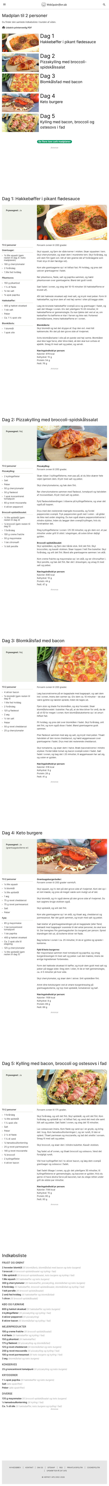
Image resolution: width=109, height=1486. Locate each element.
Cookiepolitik (93, 1467)
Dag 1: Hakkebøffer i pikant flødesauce (41, 198)
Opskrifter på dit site (57, 1471)
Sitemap (51, 1467)
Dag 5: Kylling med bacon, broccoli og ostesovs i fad (54, 1063)
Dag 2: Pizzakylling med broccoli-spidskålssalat (50, 419)
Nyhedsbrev (15, 1467)
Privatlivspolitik (75, 1467)
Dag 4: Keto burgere (22, 832)
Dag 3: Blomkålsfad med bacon (33, 640)
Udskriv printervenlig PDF (19, 27)
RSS (61, 1467)
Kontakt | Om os (34, 1467)
